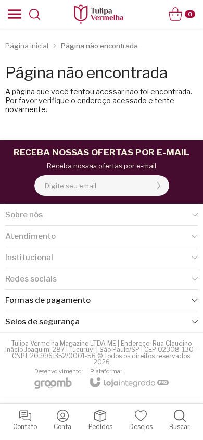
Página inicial (26, 46)
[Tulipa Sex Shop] (98, 14)
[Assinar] (158, 185)
